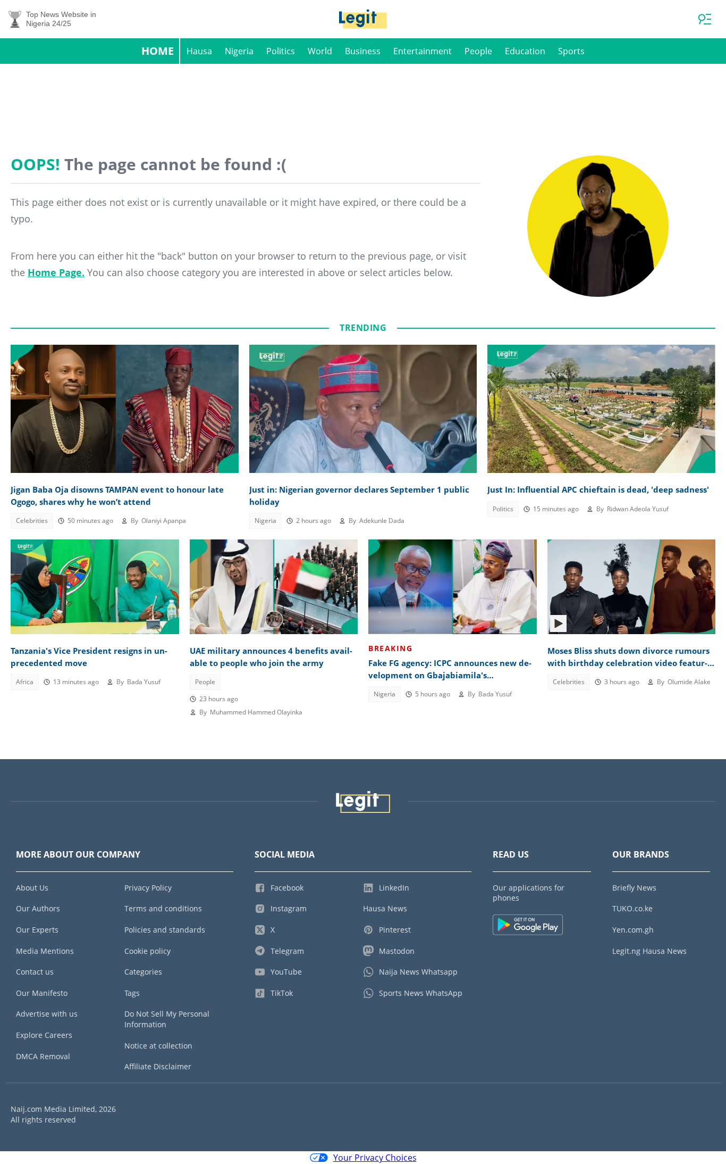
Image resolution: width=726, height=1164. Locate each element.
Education (525, 51)
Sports (571, 51)
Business (363, 51)
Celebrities (32, 520)
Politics (280, 51)
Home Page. (56, 272)
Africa (24, 681)
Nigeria (239, 51)
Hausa (199, 51)
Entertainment (422, 51)
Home (157, 51)
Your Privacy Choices (375, 1157)
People (478, 51)
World (320, 51)
